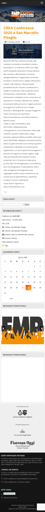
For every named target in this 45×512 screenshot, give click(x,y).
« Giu (11, 298)
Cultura (16, 242)
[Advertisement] (22, 379)
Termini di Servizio (10, 498)
